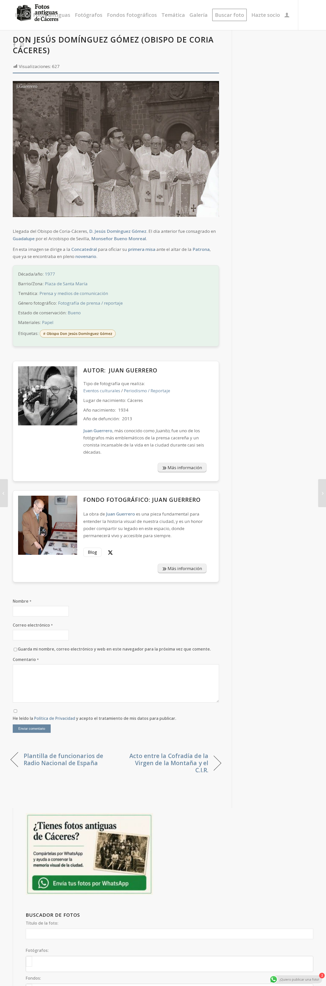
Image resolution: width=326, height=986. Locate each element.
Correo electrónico (33, 625)
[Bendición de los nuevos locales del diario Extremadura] (322, 493)
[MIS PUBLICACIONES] (287, 15)
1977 (50, 274)
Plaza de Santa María (66, 284)
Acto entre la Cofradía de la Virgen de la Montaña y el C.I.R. (165, 763)
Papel (47, 322)
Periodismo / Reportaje (147, 391)
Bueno (74, 313)
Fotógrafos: (37, 950)
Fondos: (33, 978)
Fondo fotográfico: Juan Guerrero (142, 499)
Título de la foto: (42, 923)
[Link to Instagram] (22, 45)
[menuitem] (22, 15)
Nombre (22, 601)
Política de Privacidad (54, 718)
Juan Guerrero (133, 370)
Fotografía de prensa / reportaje (90, 303)
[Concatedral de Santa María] (4, 493)
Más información (184, 467)
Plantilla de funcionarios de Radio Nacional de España (63, 759)
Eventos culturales (101, 391)
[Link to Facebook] (14, 45)
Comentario (26, 659)
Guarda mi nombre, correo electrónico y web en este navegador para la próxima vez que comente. (114, 649)
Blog (92, 552)
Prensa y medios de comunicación (73, 293)
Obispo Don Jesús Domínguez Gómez (79, 333)
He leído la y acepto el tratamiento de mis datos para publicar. (94, 718)
